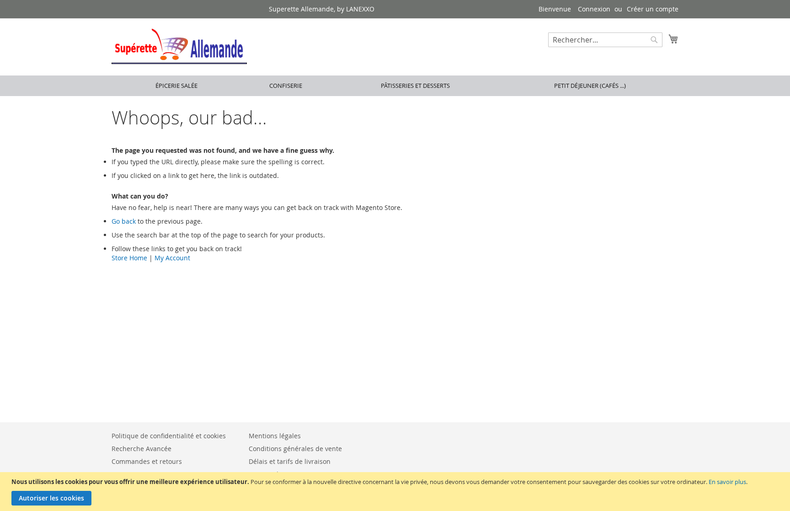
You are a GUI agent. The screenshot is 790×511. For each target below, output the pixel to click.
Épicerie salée (176, 85)
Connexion (594, 9)
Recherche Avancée (141, 448)
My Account (172, 257)
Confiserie (285, 85)
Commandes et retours (147, 461)
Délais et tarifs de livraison (290, 461)
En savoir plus (727, 482)
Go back (124, 221)
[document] (396, 492)
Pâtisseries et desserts (415, 85)
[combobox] (605, 39)
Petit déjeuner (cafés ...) (590, 85)
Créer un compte (652, 9)
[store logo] (179, 46)
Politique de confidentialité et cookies (169, 435)
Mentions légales (275, 435)
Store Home (129, 257)
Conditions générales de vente (295, 448)
